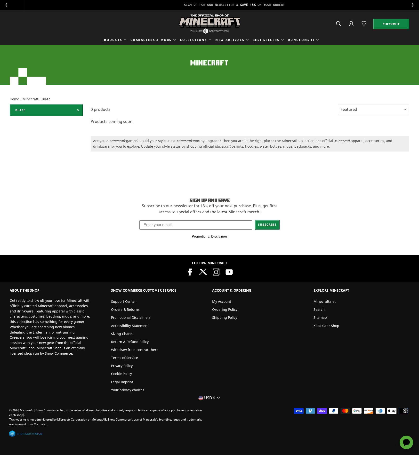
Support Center (123, 301)
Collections (193, 40)
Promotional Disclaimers (131, 317)
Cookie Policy (121, 373)
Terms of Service (124, 357)
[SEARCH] (339, 25)
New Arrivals (229, 40)
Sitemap (320, 317)
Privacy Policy (122, 365)
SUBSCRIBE (267, 225)
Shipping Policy (224, 317)
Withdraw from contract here (134, 349)
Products (112, 40)
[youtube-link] (229, 271)
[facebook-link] (189, 271)
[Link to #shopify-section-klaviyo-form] (209, 5)
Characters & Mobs (151, 40)
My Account (221, 301)
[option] (209, 5)
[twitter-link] (203, 271)
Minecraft (30, 99)
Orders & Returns (125, 309)
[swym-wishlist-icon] (364, 25)
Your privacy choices (127, 390)
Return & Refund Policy (130, 341)
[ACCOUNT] (352, 27)
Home (14, 99)
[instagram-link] (216, 271)
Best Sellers (266, 40)
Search (319, 309)
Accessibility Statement (130, 325)
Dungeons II (301, 40)
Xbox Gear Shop (326, 325)
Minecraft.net (325, 301)
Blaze (20, 110)
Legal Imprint (122, 382)
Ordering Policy (224, 309)
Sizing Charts (122, 333)
